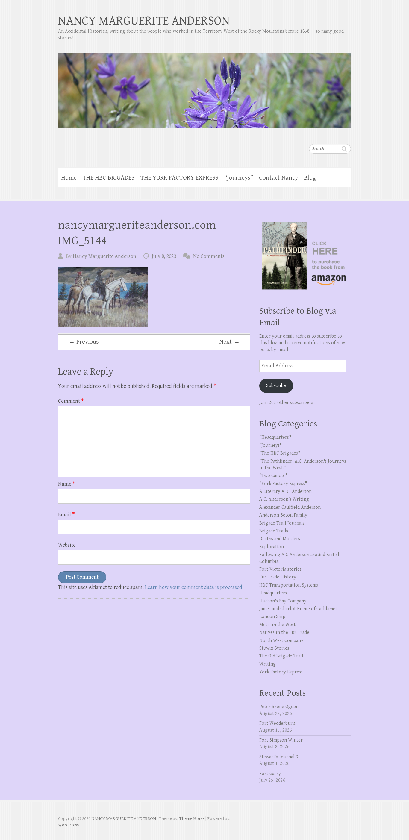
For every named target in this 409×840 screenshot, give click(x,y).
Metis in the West (277, 625)
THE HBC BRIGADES (108, 177)
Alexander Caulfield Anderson (290, 507)
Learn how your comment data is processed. (194, 587)
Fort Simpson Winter (281, 740)
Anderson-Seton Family (283, 515)
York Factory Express (281, 672)
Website (66, 545)
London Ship (272, 616)
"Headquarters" (275, 437)
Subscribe (276, 385)
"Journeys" (270, 445)
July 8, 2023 (164, 256)
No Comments (209, 256)
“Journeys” (238, 177)
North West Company (281, 640)
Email (66, 514)
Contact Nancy (278, 177)
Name (66, 484)
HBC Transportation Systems (288, 585)
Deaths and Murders (279, 539)
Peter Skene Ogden (279, 707)
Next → (229, 341)
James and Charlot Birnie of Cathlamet (298, 609)
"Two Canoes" (273, 476)
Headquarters (273, 593)
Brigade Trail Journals (282, 523)
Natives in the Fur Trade (284, 632)
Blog (310, 177)
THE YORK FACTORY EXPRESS (179, 177)
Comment (71, 401)
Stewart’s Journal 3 (278, 757)
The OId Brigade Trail (281, 656)
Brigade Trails (273, 531)
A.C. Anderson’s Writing (284, 499)
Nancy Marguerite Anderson (104, 256)
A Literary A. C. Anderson (285, 491)
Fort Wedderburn (277, 723)
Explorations (272, 547)
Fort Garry (270, 774)
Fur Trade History (277, 577)
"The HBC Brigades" (279, 453)
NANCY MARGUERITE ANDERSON (144, 20)
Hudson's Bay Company (282, 601)
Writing (267, 664)
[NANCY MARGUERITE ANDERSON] (204, 87)
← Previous (84, 341)
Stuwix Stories (274, 648)
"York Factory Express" (283, 484)
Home (69, 177)
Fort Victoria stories (280, 569)
